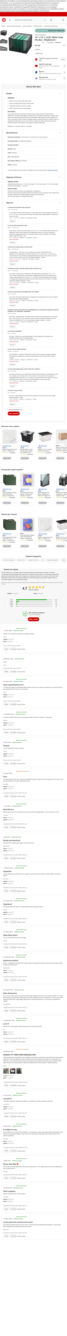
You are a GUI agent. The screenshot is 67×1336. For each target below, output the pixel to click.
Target (3, 26)
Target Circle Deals (48, 9)
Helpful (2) (22, 339)
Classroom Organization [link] (52, 560)
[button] (40, 42)
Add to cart (39, 53)
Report (35, 217)
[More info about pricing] (64, 45)
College (24, 1)
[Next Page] (65, 444)
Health (11, 5)
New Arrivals (19, 9)
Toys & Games (38, 5)
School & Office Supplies (26, 5)
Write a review (33, 619)
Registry (26, 11)
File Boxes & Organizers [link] (8, 560)
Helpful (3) (21, 381)
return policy (15, 196)
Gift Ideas (31, 7)
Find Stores (45, 11)
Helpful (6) (23, 321)
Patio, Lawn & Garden (12, 3)
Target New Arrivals (6, 1)
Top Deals (40, 9)
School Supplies (27, 26)
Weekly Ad (57, 9)
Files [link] (42, 560)
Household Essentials (30, 3)
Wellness (15, 5)
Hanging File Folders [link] (33, 560)
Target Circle (38, 11)
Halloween (29, 1)
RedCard (31, 11)
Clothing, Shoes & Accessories (42, 1)
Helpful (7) (23, 359)
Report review (21, 649)
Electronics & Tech (48, 5)
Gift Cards (37, 7)
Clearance (11, 9)
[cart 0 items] (63, 20)
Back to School (17, 1)
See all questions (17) (15, 410)
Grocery (21, 3)
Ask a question (14, 413)
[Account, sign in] (54, 20)
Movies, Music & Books (12, 7)
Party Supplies (23, 7)
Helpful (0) (22, 217)
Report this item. (53, 170)
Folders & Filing (38, 26)
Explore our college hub (56, 30)
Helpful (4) (23, 300)
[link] (40, 42)
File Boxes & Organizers (50, 26)
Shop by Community (46, 7)
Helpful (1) (21, 399)
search (45, 20)
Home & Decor (56, 1)
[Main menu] (10, 20)
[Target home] (4, 20)
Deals (6, 9)
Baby (38, 3)
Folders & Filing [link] (21, 560)
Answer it (12, 221)
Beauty (42, 3)
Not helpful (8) (30, 300)
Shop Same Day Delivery (16, 11)
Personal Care (49, 3)
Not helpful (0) (29, 217)
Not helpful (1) (31, 259)
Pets (7, 5)
